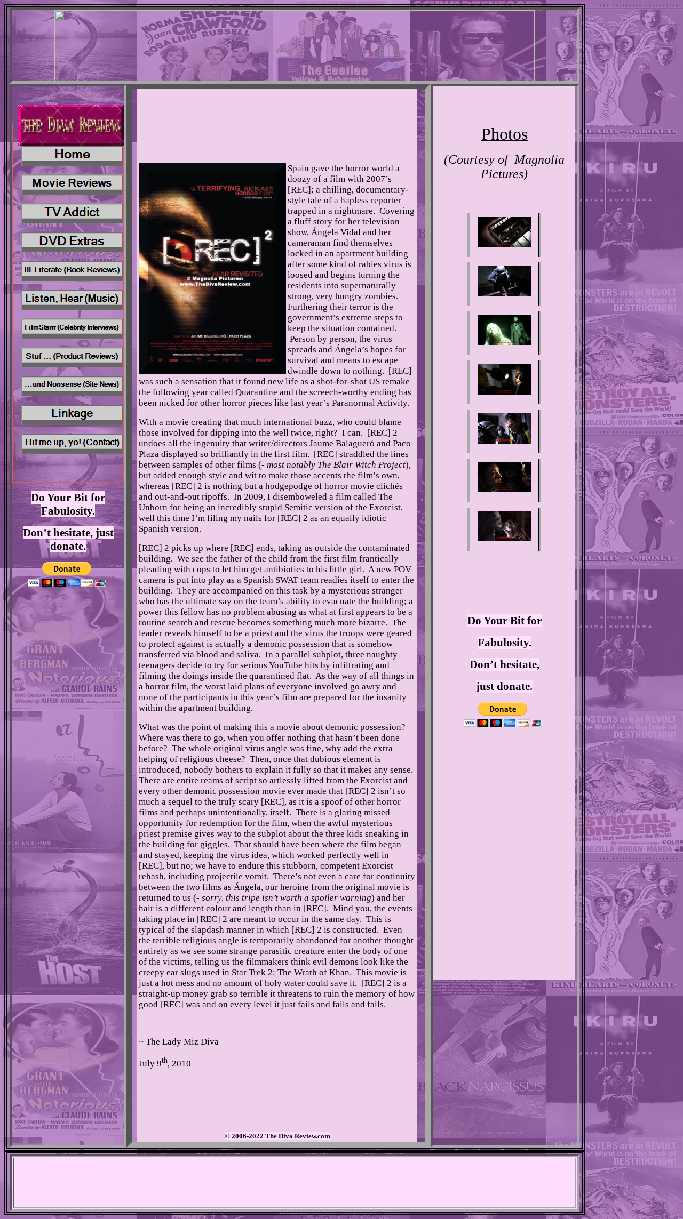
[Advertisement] (504, 796)
